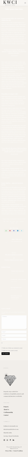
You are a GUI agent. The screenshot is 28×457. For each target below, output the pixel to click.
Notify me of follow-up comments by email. (13, 348)
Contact (6, 415)
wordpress (12, 222)
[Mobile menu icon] (25, 3)
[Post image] (5, 273)
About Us (6, 409)
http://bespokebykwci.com (16, 241)
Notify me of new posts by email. (10, 350)
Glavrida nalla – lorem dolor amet (18, 279)
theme (17, 221)
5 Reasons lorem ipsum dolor (17, 271)
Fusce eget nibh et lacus (16, 287)
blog (10, 221)
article (7, 221)
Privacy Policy (8, 451)
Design (8, 218)
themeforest (22, 221)
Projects (6, 406)
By (14, 218)
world (16, 222)
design (14, 221)
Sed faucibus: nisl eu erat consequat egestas (16, 296)
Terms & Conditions (18, 451)
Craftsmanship (8, 412)
